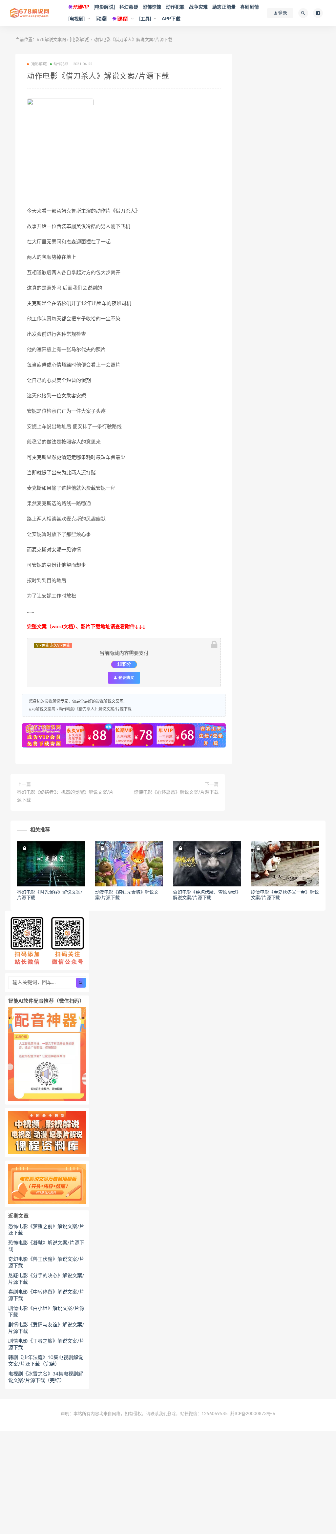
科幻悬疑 (128, 7)
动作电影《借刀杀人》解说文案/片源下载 (95, 709)
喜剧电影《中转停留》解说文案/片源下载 (46, 1295)
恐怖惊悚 (152, 7)
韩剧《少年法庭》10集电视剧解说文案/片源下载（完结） (45, 1361)
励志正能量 (224, 7)
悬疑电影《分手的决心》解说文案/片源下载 (46, 1279)
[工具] (145, 19)
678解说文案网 (51, 40)
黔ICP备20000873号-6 (252, 1414)
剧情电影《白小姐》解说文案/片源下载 (46, 1311)
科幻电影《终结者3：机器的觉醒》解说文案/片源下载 (65, 796)
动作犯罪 (175, 7)
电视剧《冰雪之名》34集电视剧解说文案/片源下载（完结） (45, 1377)
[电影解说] (104, 7)
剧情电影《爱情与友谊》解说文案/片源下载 (46, 1328)
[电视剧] (76, 19)
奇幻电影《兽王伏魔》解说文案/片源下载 (46, 1262)
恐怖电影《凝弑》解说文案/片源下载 (46, 1246)
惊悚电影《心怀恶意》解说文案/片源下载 (176, 792)
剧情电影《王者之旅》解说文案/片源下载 (46, 1344)
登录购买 (125, 678)
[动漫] (101, 19)
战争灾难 (198, 7)
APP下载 (171, 19)
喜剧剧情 (249, 7)
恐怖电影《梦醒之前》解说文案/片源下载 (46, 1230)
